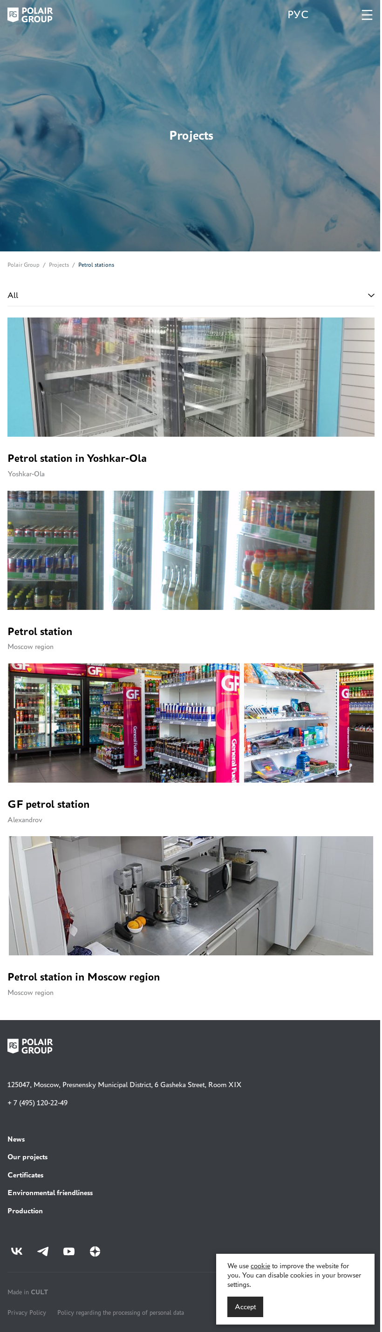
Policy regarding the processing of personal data (120, 1312)
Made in (27, 1292)
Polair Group (23, 264)
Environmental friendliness (50, 1192)
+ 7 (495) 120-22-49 (37, 1102)
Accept (245, 1306)
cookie (260, 1265)
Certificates (25, 1174)
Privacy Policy (26, 1312)
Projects (59, 264)
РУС (297, 14)
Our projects (27, 1156)
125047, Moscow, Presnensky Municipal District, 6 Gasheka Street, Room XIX (124, 1084)
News (16, 1139)
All (12, 295)
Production (25, 1210)
